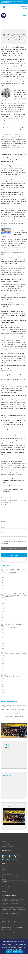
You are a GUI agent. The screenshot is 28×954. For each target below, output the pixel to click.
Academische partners (7, 846)
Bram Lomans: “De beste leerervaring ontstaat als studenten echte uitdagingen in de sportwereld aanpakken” (15, 571)
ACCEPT (9, 951)
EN (1, 6)
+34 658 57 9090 (7, 929)
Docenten (4, 881)
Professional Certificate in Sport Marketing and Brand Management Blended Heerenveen (13, 899)
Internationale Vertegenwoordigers (10, 876)
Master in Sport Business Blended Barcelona (11, 713)
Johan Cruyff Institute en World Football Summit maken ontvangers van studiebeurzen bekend (15, 652)
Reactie (3, 504)
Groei (3, 869)
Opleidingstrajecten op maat (8, 844)
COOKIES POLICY (17, 951)
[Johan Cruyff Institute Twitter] (11, 855)
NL (3, 6)
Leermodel (4, 879)
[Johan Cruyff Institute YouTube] (12, 857)
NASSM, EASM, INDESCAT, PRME (9, 921)
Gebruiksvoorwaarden (7, 924)
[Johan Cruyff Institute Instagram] (5, 857)
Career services (5, 886)
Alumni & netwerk (6, 884)
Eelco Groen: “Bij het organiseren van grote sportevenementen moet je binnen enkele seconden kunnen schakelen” (14, 626)
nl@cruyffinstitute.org (9, 932)
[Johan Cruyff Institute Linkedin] (17, 855)
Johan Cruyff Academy (7, 872)
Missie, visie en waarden (8, 867)
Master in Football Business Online (10, 913)
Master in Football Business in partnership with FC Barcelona (13, 903)
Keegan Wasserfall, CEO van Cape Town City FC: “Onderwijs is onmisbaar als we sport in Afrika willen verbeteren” (15, 595)
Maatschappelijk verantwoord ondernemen (12, 889)
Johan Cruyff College (7, 874)
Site (2, 532)
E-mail (3, 527)
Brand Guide (5, 891)
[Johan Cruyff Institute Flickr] (4, 859)
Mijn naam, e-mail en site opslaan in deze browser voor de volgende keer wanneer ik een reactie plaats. (14, 541)
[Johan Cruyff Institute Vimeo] (17, 857)
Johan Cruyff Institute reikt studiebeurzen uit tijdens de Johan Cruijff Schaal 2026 (15, 675)
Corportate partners (7, 841)
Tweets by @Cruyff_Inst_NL (9, 747)
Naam (3, 521)
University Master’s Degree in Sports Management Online (13, 910)
